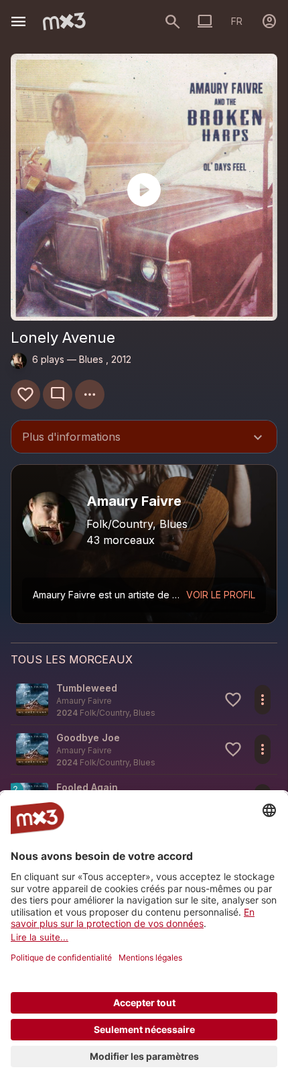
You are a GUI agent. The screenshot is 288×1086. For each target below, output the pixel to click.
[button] (144, 699)
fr (236, 21)
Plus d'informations (144, 438)
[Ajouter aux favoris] (25, 394)
